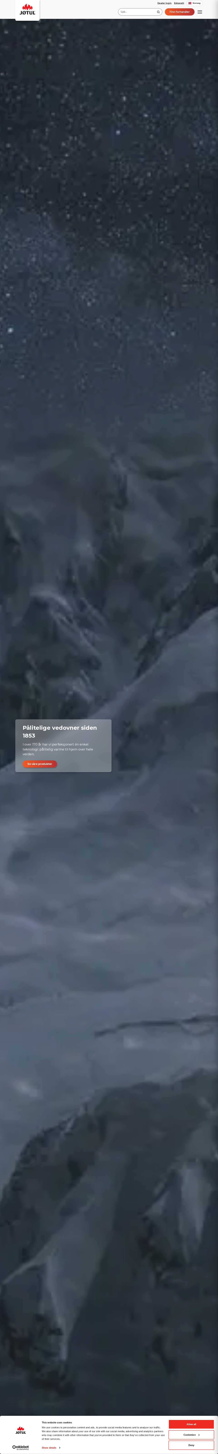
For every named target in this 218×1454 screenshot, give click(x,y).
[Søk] (158, 12)
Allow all (191, 1424)
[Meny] (200, 12)
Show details (49, 1447)
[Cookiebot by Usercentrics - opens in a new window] (21, 1447)
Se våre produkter (39, 763)
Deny (191, 1445)
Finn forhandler (180, 11)
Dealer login (165, 3)
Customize (190, 1434)
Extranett (179, 3)
